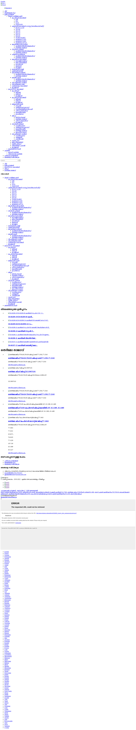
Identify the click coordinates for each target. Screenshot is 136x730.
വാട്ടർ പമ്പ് (15, 140)
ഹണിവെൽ (19, 139)
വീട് (5, 11)
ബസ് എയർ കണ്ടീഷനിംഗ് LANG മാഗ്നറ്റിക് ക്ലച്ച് (64, 494)
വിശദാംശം (21, 365)
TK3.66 (18, 29)
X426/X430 (19, 24)
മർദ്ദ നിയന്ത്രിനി (21, 62)
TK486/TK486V (21, 37)
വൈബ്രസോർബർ (18, 72)
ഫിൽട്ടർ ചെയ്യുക (18, 54)
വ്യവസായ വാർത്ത (15, 154)
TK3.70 (18, 31)
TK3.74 (18, 32)
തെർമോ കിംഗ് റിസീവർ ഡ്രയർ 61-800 (81, 492)
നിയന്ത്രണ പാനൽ (18, 145)
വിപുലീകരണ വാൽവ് (19, 82)
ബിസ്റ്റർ (18, 94)
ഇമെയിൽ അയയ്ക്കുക (9, 497)
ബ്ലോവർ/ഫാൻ (17, 104)
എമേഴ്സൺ (19, 137)
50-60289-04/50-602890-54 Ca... (20, 324)
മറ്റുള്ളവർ (15, 87)
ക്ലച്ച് (14, 115)
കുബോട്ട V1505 (21, 39)
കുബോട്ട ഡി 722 (21, 42)
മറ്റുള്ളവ (18, 67)
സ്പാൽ (18, 105)
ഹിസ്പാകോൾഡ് (22, 110)
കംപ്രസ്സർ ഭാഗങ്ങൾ (19, 18)
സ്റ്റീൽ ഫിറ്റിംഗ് (16, 144)
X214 (17, 23)
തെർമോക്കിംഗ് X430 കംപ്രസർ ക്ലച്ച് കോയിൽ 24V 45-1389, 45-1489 (36, 408)
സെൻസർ (19, 64)
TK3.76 (18, 34)
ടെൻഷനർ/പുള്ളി (18, 69)
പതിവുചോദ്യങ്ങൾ (11, 155)
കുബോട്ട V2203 (21, 41)
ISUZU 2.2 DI (20, 27)
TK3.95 (18, 36)
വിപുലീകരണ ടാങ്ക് (18, 84)
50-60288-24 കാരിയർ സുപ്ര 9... (21, 331)
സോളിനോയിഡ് (21, 61)
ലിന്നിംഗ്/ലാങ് (20, 117)
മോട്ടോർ (18, 66)
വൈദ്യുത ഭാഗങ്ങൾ (19, 59)
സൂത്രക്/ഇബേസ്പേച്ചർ (24, 109)
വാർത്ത (7, 150)
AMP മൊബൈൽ (32, 490)
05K (17, 19)
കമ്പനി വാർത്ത (13, 152)
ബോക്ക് (18, 92)
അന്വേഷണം (13, 365)
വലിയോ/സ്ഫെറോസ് (22, 107)
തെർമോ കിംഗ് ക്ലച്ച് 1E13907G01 (22, 371)
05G (17, 21)
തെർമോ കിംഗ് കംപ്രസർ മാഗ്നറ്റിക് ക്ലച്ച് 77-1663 (28, 421)
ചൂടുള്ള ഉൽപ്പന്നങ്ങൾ (8, 490)
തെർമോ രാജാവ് (21, 47)
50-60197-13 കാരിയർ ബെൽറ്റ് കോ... (23, 345)
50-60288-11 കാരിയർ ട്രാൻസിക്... (22, 338)
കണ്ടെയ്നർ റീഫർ (14, 149)
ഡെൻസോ (19, 114)
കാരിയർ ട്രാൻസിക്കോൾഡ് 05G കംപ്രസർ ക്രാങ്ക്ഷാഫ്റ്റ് (27, 494)
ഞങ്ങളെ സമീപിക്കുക (11, 157)
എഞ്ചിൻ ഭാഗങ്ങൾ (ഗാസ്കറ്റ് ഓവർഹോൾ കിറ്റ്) (28, 26)
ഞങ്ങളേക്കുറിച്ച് (9, 13)
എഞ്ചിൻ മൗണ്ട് (17, 71)
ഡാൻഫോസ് (20, 125)
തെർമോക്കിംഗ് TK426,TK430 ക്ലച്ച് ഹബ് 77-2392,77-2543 (31, 358)
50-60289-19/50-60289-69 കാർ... (20, 317)
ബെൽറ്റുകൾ (16, 77)
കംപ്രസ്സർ (15, 91)
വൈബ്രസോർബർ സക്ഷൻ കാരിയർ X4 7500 (51, 492)
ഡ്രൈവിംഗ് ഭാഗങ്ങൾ (19, 86)
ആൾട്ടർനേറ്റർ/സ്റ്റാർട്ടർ (19, 44)
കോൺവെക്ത (21, 112)
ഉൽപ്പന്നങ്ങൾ (9, 14)
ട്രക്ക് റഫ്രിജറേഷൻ (15, 16)
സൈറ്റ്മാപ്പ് (21, 490)
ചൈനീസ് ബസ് (21, 132)
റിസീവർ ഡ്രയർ (17, 49)
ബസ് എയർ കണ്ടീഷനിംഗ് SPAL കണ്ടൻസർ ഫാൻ (18, 492)
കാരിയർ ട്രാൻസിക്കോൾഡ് (25, 46)
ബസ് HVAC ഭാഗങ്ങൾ (15, 89)
